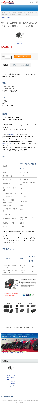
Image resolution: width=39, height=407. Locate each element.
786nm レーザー (22, 12)
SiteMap (21, 402)
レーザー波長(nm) (11, 12)
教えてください (7, 143)
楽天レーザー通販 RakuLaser (18, 400)
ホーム (3, 12)
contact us (13, 134)
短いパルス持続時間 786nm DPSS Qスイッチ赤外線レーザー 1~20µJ (11, 379)
